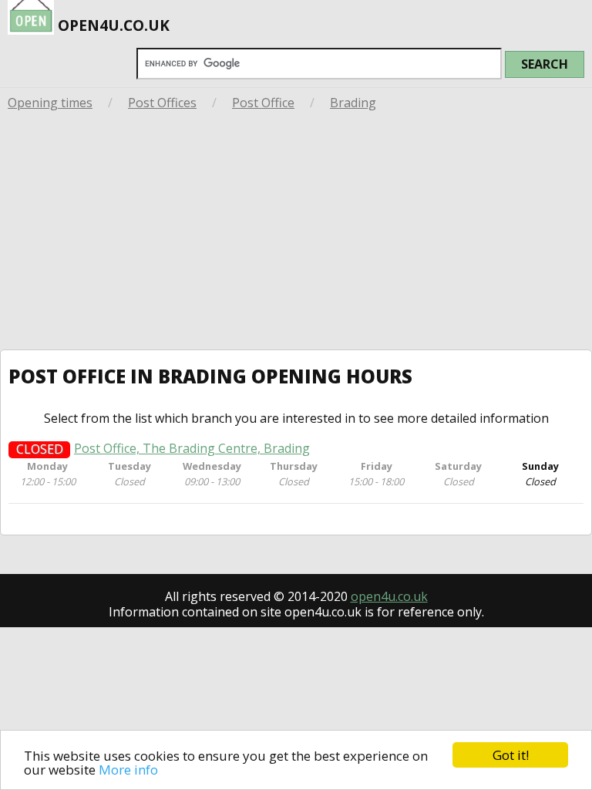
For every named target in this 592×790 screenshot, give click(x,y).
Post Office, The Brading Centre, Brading (192, 448)
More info (128, 769)
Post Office (263, 102)
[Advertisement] (296, 234)
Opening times (50, 102)
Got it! (511, 755)
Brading (353, 102)
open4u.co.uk (389, 596)
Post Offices (162, 102)
